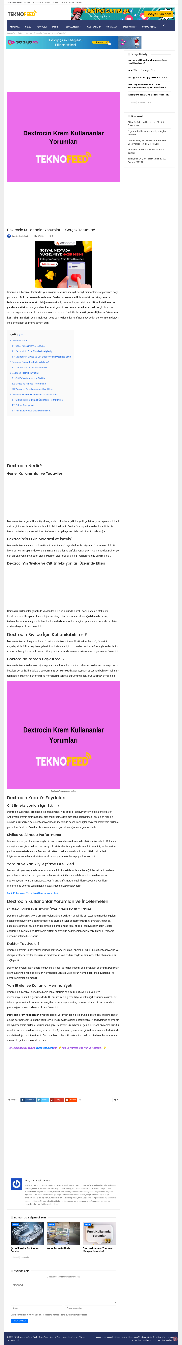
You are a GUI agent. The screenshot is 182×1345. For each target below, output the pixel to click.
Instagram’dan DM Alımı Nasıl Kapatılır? (148, 94)
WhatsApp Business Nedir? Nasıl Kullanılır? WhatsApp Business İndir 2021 (148, 86)
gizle (21, 334)
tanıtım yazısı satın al (104, 1337)
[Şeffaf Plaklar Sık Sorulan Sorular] (27, 1233)
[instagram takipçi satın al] (63, 264)
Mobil (55, 27)
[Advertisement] (63, 70)
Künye (71, 2)
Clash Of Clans (55, 1337)
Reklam (64, 2)
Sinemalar (111, 27)
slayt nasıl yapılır (168, 1340)
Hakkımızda (38, 2)
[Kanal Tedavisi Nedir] (63, 1233)
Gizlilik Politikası (51, 2)
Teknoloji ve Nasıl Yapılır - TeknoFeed (33, 1337)
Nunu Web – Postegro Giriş (142, 70)
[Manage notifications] (175, 1338)
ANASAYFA (14, 27)
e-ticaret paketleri (121, 1337)
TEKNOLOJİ (42, 27)
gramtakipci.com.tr (70, 1337)
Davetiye (162, 1337)
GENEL (28, 27)
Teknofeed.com (44, 1047)
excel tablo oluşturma (152, 1340)
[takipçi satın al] (123, 14)
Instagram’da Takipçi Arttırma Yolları (147, 77)
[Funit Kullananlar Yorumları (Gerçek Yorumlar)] (99, 1233)
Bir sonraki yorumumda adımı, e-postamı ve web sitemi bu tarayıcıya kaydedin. (50, 1315)
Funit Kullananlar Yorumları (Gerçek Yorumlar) (32, 893)
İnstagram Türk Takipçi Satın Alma (143, 1337)
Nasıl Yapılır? (94, 27)
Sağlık (15, 1225)
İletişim (79, 2)
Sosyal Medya (72, 27)
